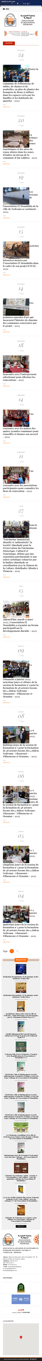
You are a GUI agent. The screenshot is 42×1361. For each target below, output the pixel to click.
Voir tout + (21, 1226)
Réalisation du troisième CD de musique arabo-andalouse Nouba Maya (21, 996)
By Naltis (33, 1359)
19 (17, 951)
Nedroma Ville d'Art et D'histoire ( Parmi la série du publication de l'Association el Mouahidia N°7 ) (21, 1056)
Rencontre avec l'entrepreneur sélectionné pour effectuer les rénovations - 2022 (20, 377)
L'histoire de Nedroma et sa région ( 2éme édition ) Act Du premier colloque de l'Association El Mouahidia (21, 1219)
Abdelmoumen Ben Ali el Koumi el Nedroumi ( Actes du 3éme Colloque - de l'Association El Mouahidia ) (21, 1157)
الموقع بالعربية (26, 3)
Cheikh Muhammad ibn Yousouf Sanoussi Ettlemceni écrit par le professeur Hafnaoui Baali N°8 (21, 1035)
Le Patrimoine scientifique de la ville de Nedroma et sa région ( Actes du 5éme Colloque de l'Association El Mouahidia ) (21, 1136)
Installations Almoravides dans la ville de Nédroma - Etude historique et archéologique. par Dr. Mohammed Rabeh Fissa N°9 (21, 1015)
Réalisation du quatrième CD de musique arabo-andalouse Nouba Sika (21, 977)
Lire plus (7, 107)
